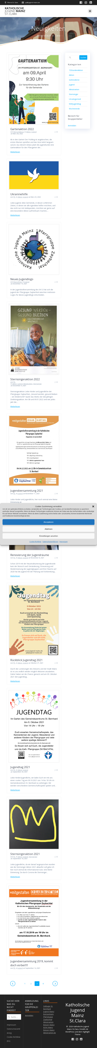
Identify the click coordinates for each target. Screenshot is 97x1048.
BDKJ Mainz (48, 1027)
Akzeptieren (48, 522)
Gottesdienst (74, 80)
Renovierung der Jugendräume (29, 555)
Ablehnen (48, 529)
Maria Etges (17, 282)
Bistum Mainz (48, 1030)
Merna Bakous (18, 132)
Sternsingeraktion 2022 (25, 379)
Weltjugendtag (75, 104)
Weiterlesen (15, 152)
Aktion (28, 132)
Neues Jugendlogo (21, 279)
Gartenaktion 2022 (22, 129)
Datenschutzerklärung (50, 542)
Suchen (83, 57)
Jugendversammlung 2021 (26, 490)
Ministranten (27, 384)
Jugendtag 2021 (20, 767)
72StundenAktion (76, 70)
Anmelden (72, 125)
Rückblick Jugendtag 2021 (26, 660)
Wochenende (74, 108)
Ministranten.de (49, 1033)
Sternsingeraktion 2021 (25, 854)
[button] (93, 506)
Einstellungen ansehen (48, 536)
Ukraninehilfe (19, 194)
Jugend (34, 132)
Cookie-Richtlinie (35, 542)
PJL (14, 197)
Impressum (63, 542)
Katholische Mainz (15, 11)
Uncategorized (75, 99)
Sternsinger (37, 384)
